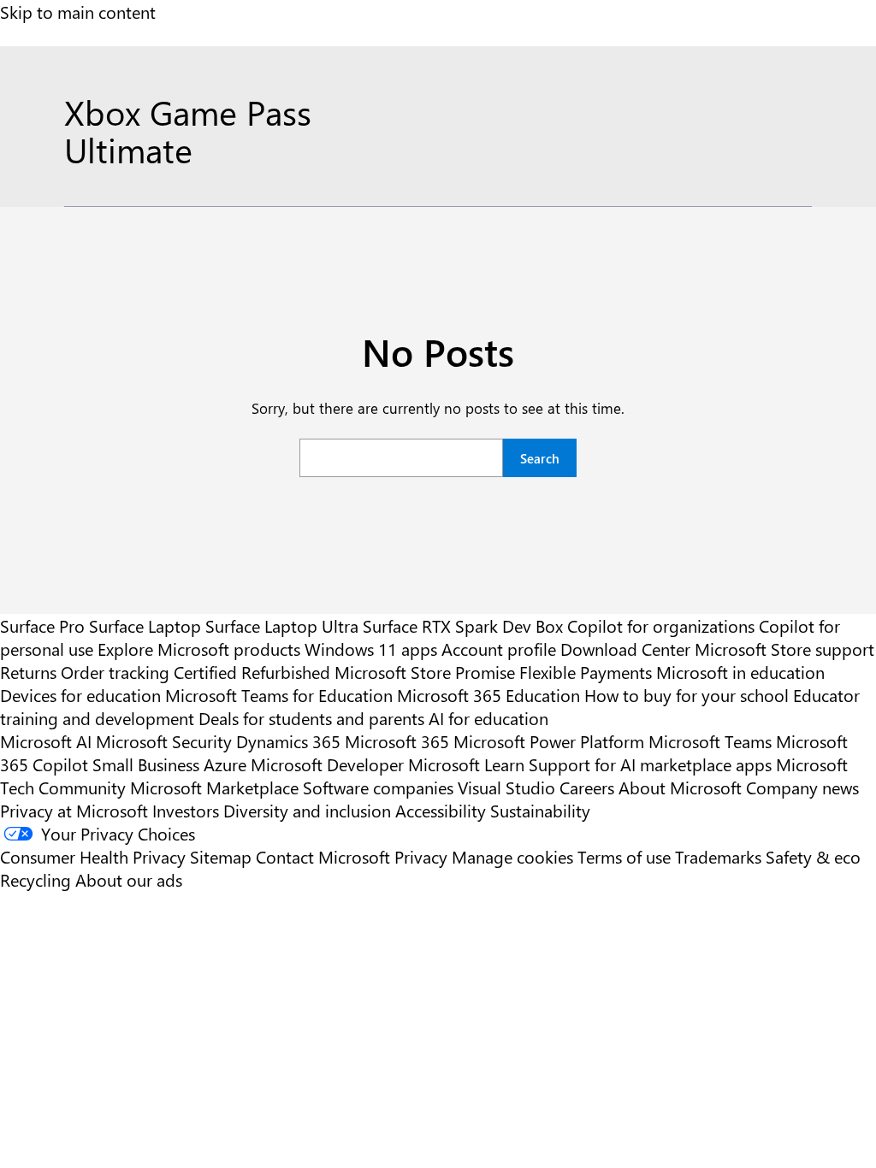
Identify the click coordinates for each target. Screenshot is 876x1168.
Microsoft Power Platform (548, 740)
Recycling (35, 879)
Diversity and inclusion (307, 810)
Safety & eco (813, 856)
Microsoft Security (164, 740)
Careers (586, 787)
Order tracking (115, 671)
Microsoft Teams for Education (279, 694)
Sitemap (221, 856)
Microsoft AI (46, 740)
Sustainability (540, 810)
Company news (802, 787)
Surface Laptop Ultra (281, 625)
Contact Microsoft (323, 856)
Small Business (145, 764)
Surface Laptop (145, 625)
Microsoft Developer (327, 764)
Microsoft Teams (710, 740)
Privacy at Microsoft (74, 810)
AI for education (488, 717)
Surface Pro (42, 625)
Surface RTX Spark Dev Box (463, 625)
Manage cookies (512, 856)
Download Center (625, 648)
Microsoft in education (740, 671)
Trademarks (718, 856)
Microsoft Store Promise (424, 671)
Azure (225, 764)
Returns (28, 671)
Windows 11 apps (371, 648)
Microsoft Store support (784, 648)
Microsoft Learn (466, 764)
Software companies (378, 787)
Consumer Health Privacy (93, 856)
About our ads (128, 879)
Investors (185, 810)
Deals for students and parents (311, 717)
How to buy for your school (686, 694)
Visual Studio (506, 787)
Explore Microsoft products (199, 648)
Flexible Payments (585, 671)
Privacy (423, 856)
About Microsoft (680, 787)
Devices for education (80, 694)
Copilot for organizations (661, 625)
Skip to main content (78, 11)
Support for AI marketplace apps (650, 764)
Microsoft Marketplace (214, 787)
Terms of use (624, 856)
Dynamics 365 (288, 740)
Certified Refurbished (252, 671)
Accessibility (440, 810)
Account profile (498, 648)
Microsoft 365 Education (488, 694)
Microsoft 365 (397, 740)
